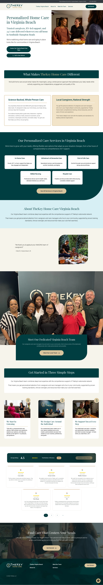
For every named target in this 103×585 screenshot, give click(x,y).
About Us (32, 567)
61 (59, 458)
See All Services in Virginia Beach (51, 191)
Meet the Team (57, 564)
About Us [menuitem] (53, 6)
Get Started (91, 6)
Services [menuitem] (70, 6)
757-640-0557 (92, 1)
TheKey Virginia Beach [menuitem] (42, 6)
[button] (98, 580)
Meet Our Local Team (50, 353)
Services (55, 567)
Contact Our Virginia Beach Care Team (18, 49)
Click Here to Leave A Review (84, 458)
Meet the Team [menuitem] (62, 6)
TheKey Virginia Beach (36, 564)
